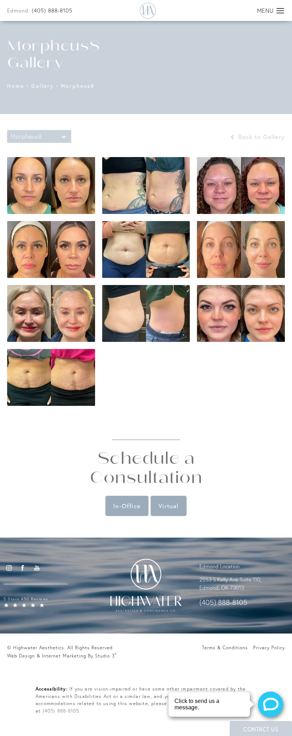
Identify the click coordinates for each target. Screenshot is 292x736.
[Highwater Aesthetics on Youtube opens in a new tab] (36, 568)
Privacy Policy (269, 647)
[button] (280, 11)
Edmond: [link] (40, 10)
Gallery (42, 86)
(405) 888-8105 (61, 711)
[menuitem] (8, 568)
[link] (48, 601)
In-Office (127, 506)
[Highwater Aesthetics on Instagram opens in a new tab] (8, 568)
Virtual (168, 506)
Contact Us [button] (260, 729)
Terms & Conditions (225, 647)
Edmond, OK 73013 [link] (221, 587)
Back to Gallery (260, 137)
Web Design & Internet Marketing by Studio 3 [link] (61, 655)
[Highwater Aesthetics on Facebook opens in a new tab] (22, 568)
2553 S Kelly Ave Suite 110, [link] (230, 579)
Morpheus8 (78, 86)
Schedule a (146, 469)
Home (15, 86)
